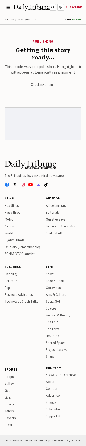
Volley (9, 384)
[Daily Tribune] (30, 164)
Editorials (53, 213)
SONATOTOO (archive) (21, 254)
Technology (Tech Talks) (22, 301)
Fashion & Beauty (58, 315)
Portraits (11, 281)
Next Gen (52, 336)
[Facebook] (7, 184)
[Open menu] (8, 7)
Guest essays (55, 219)
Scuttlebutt (54, 233)
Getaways (53, 288)
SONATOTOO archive (61, 375)
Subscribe (74, 7)
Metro (9, 219)
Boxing (9, 404)
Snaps (50, 357)
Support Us (54, 416)
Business (13, 267)
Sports (11, 369)
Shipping (11, 274)
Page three (13, 213)
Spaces (51, 308)
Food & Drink (55, 281)
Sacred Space (56, 343)
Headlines (12, 206)
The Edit (52, 322)
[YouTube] (30, 184)
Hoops (9, 377)
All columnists (56, 206)
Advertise (53, 395)
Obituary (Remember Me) (22, 247)
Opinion (53, 198)
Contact (52, 389)
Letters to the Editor (60, 226)
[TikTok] (46, 184)
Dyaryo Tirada (15, 240)
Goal (8, 397)
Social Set (53, 301)
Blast (8, 425)
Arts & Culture (56, 295)
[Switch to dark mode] (60, 7)
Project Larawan (57, 350)
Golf (8, 390)
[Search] (53, 7)
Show (50, 274)
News (9, 198)
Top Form (52, 329)
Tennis (9, 411)
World (9, 233)
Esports (10, 418)
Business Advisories (19, 295)
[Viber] (38, 184)
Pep (7, 288)
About (50, 382)
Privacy (51, 402)
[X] (14, 184)
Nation (9, 226)
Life (49, 267)
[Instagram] (22, 184)
